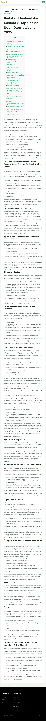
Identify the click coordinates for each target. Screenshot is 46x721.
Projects (4, 700)
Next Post (37, 685)
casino (5, 13)
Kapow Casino (10, 98)
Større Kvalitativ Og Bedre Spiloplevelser (15, 54)
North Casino (10, 101)
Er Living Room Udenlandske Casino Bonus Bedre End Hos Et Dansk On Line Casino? (15, 41)
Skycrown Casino (10, 49)
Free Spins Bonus (10, 70)
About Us (4, 697)
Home (3, 696)
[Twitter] (16, 706)
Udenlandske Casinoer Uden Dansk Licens (15, 44)
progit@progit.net (16, 704)
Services (4, 699)
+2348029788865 (16, 702)
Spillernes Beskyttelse (11, 59)
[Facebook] (14, 706)
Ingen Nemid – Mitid (11, 64)
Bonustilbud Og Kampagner (12, 99)
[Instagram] (18, 706)
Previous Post (9, 685)
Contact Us (4, 702)
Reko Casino (9, 69)
